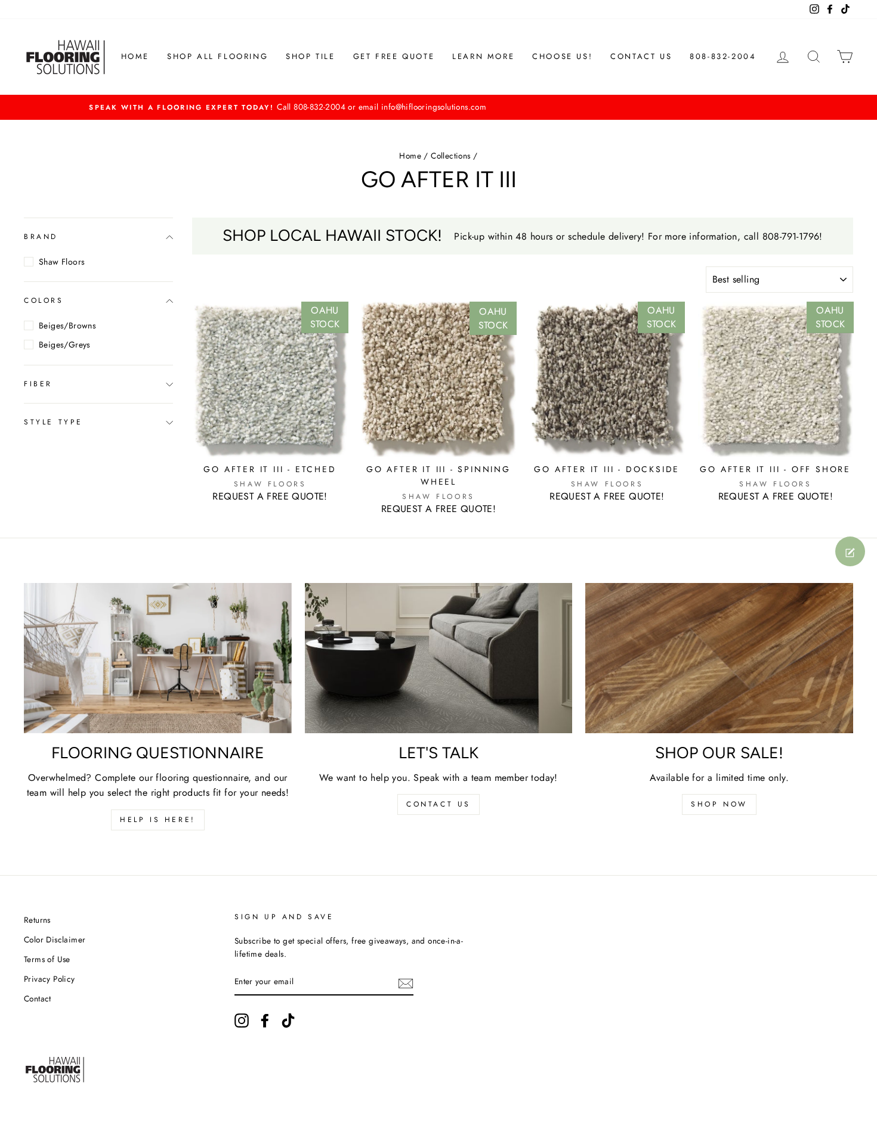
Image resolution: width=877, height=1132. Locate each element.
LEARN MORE (483, 56)
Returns (37, 920)
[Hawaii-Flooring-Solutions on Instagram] (241, 1020)
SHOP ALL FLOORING (217, 56)
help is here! (158, 819)
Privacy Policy (49, 979)
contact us (438, 804)
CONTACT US (641, 56)
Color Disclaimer (54, 939)
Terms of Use (47, 959)
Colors (44, 301)
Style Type (53, 422)
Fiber (38, 384)
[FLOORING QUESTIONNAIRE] (158, 658)
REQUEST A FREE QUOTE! (269, 496)
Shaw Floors (62, 262)
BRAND (41, 236)
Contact (37, 998)
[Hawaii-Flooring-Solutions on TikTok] (288, 1020)
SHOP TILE (310, 56)
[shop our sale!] (719, 658)
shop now (719, 804)
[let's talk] (439, 658)
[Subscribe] (405, 982)
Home (410, 156)
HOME (135, 56)
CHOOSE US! (562, 56)
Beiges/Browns (67, 325)
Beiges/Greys (65, 345)
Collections (450, 156)
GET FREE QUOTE (393, 56)
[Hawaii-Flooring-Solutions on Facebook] (265, 1020)
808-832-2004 (723, 56)
